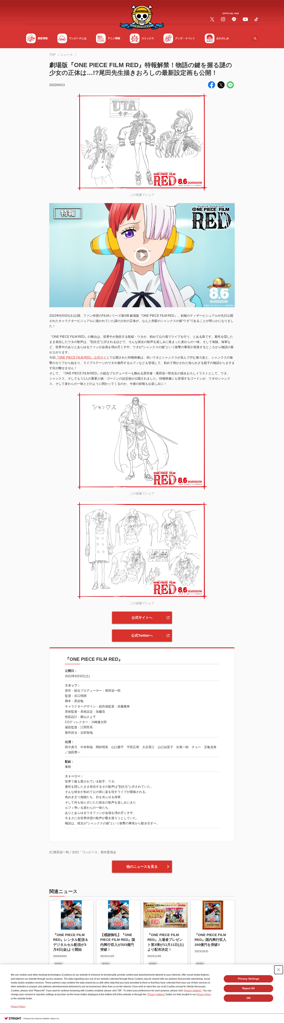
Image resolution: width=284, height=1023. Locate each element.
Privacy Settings (248, 978)
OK (249, 997)
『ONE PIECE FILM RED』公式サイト (82, 357)
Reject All (248, 988)
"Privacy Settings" (192, 990)
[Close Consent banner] (278, 970)
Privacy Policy (203, 994)
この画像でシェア (142, 194)
